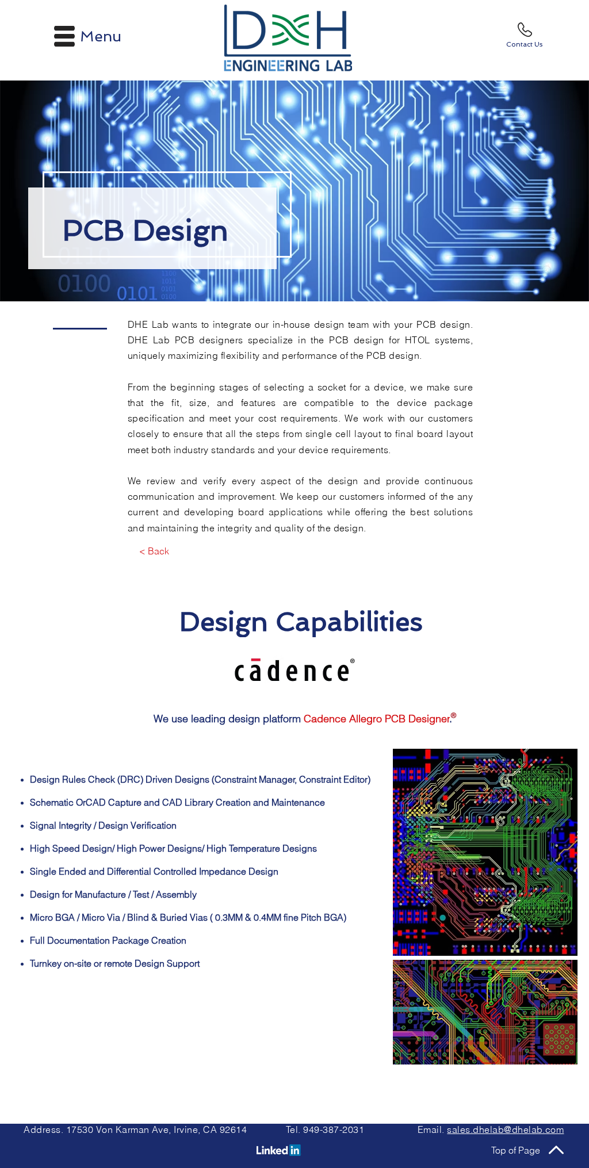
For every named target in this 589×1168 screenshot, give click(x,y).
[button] (64, 36)
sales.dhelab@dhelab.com (505, 1129)
